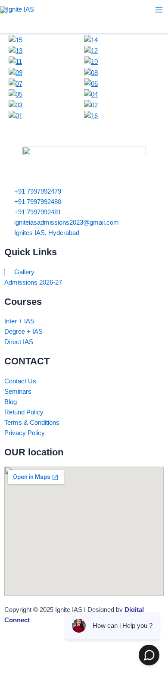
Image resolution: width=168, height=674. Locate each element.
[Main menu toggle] (159, 10)
